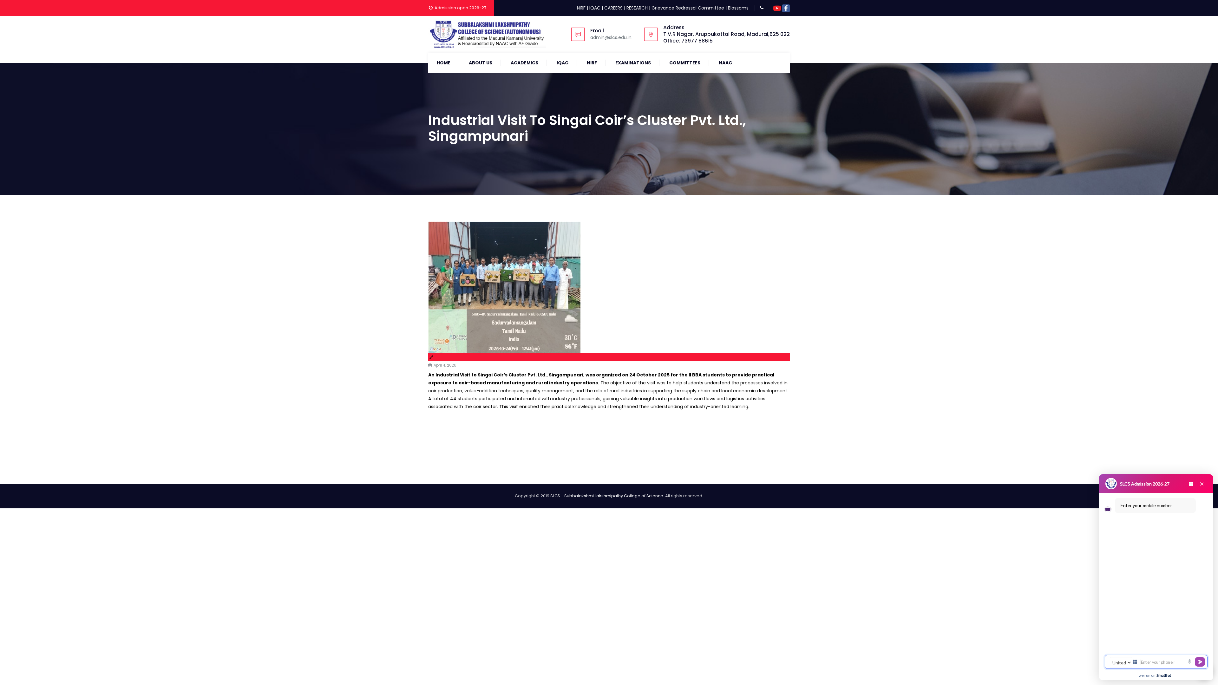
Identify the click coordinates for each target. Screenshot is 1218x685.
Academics (524, 63)
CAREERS (613, 8)
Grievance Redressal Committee (688, 8)
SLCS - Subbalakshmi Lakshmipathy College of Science (606, 496)
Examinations (633, 63)
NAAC (725, 63)
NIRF (581, 8)
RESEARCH (637, 8)
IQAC (594, 8)
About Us (480, 63)
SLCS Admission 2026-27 (1144, 483)
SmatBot (1163, 675)
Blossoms (738, 8)
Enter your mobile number (1146, 505)
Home (443, 63)
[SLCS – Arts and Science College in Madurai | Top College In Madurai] (487, 34)
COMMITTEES (684, 63)
